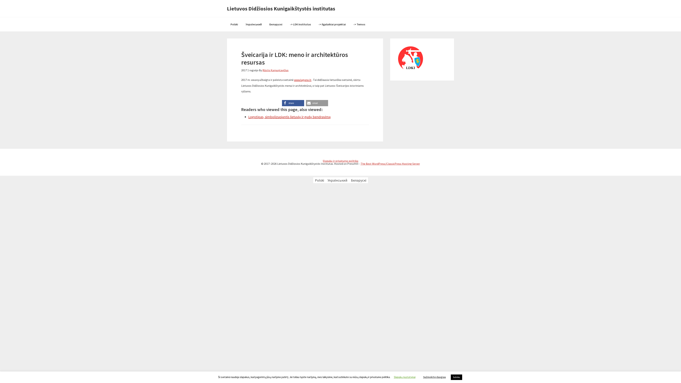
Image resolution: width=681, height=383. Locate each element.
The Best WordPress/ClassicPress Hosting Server (390, 163)
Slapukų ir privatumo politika (340, 161)
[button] (293, 103)
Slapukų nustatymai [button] (405, 377)
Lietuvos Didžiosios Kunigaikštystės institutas (281, 8)
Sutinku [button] (456, 377)
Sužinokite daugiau (434, 377)
